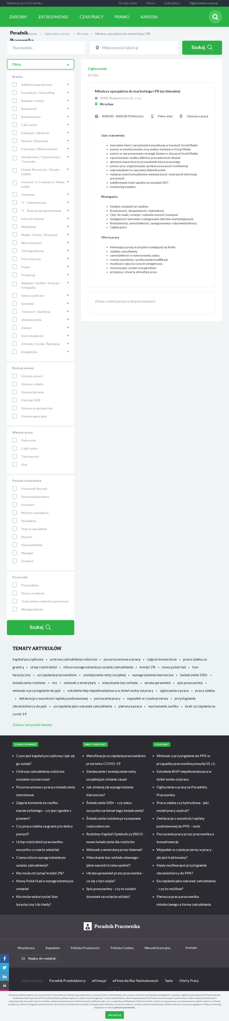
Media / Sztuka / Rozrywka (39, 235)
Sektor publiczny (32, 295)
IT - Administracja (33, 202)
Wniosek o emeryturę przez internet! (114, 849)
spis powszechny (190, 682)
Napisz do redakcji (42, 958)
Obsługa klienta (32, 251)
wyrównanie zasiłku (163, 706)
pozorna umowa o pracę (122, 659)
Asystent (27, 505)
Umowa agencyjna (34, 416)
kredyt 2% (147, 667)
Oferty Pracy (189, 981)
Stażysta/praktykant (35, 497)
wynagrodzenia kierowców (153, 675)
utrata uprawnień (157, 682)
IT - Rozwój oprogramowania (41, 211)
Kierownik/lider (31, 545)
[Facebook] (4, 958)
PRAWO (121, 16)
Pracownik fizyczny (34, 489)
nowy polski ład (174, 667)
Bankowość (29, 109)
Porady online (128, 3)
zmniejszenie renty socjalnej (104, 675)
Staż (24, 464)
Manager (27, 553)
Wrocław (83, 34)
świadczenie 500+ (194, 675)
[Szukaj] (215, 16)
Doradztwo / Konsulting (38, 93)
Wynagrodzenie (32, 609)
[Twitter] (4, 967)
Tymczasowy (30, 456)
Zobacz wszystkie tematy (32, 724)
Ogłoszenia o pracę (203, 3)
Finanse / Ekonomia (34, 141)
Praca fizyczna (31, 259)
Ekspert (26, 537)
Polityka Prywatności (85, 948)
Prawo (25, 267)
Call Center (29, 125)
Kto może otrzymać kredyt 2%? (40, 873)
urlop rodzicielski (43, 667)
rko (54, 682)
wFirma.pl (99, 981)
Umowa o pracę (31, 376)
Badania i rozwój (32, 101)
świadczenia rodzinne (29, 682)
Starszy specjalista (34, 529)
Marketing (28, 227)
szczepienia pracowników (57, 675)
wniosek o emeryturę (80, 682)
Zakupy (26, 328)
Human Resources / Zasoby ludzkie (40, 172)
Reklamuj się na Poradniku (24, 3)
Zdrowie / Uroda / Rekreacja (40, 344)
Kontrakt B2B (30, 400)
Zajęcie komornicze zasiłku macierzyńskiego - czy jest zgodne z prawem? (43, 810)
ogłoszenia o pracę (174, 690)
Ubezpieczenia (31, 320)
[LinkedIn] (4, 976)
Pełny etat (28, 440)
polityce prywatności (124, 1007)
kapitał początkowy (28, 659)
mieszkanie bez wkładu (120, 682)
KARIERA (149, 16)
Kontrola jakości (32, 336)
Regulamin (52, 948)
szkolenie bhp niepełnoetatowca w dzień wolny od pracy (110, 690)
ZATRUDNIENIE (53, 16)
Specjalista (28, 521)
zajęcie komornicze (162, 659)
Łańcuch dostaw (32, 219)
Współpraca (26, 948)
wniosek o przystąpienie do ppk (37, 690)
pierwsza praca (130, 706)
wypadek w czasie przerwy (147, 698)
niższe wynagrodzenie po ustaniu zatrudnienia (98, 667)
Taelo (169, 981)
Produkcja (28, 275)
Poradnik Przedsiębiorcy (67, 981)
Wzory (150, 3)
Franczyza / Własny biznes (39, 149)
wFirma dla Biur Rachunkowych (135, 981)
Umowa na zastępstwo (37, 408)
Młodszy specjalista (35, 513)
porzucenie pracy (107, 698)
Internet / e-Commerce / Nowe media (43, 184)
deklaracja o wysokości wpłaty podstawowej (53, 698)
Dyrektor (27, 561)
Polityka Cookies (122, 948)
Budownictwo (31, 117)
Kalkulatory (172, 3)
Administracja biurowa (36, 84)
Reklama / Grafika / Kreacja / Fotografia (40, 285)
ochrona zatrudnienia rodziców (73, 659)
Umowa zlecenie (32, 392)
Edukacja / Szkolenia (35, 133)
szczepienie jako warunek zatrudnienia (82, 706)
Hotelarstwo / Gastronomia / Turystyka (41, 159)
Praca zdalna (29, 585)
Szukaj (198, 47)
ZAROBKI (18, 16)
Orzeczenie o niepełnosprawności (44, 601)
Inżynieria (28, 194)
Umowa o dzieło (32, 384)
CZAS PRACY (91, 16)
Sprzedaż (27, 303)
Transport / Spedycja (35, 312)
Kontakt (191, 947)
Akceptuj (114, 1015)
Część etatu (29, 448)
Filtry (16, 64)
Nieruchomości (31, 243)
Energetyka (29, 352)
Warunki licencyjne (157, 948)
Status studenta (32, 593)
